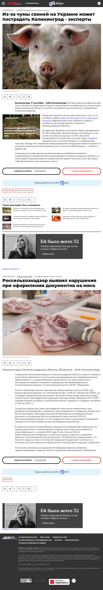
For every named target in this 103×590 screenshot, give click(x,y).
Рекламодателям (72, 540)
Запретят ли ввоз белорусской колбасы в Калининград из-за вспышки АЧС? (79, 217)
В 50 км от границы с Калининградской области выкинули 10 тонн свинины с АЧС (29, 209)
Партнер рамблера (40, 580)
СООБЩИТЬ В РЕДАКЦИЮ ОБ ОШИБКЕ (32, 543)
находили (92, 138)
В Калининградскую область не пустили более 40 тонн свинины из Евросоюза (29, 225)
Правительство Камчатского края (15, 357)
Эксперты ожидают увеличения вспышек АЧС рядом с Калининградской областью (80, 209)
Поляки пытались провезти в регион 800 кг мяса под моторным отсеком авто (30, 217)
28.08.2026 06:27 (8, 276)
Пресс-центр (45, 537)
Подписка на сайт (60, 537)
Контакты (58, 540)
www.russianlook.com (10, 91)
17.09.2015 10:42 (8, 10)
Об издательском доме (27, 537)
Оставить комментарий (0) (81, 171)
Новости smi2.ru (10, 269)
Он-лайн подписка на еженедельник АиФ (35, 540)
